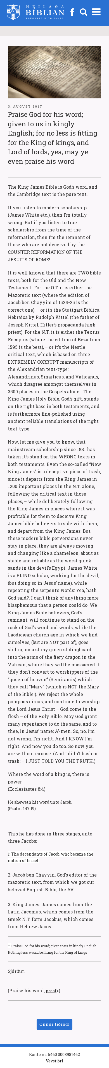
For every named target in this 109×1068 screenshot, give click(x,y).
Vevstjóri (54, 1061)
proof (51, 990)
